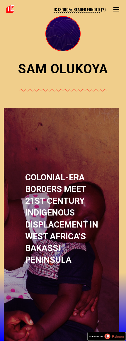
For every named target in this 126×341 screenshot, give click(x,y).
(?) (103, 9)
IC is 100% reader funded (77, 9)
